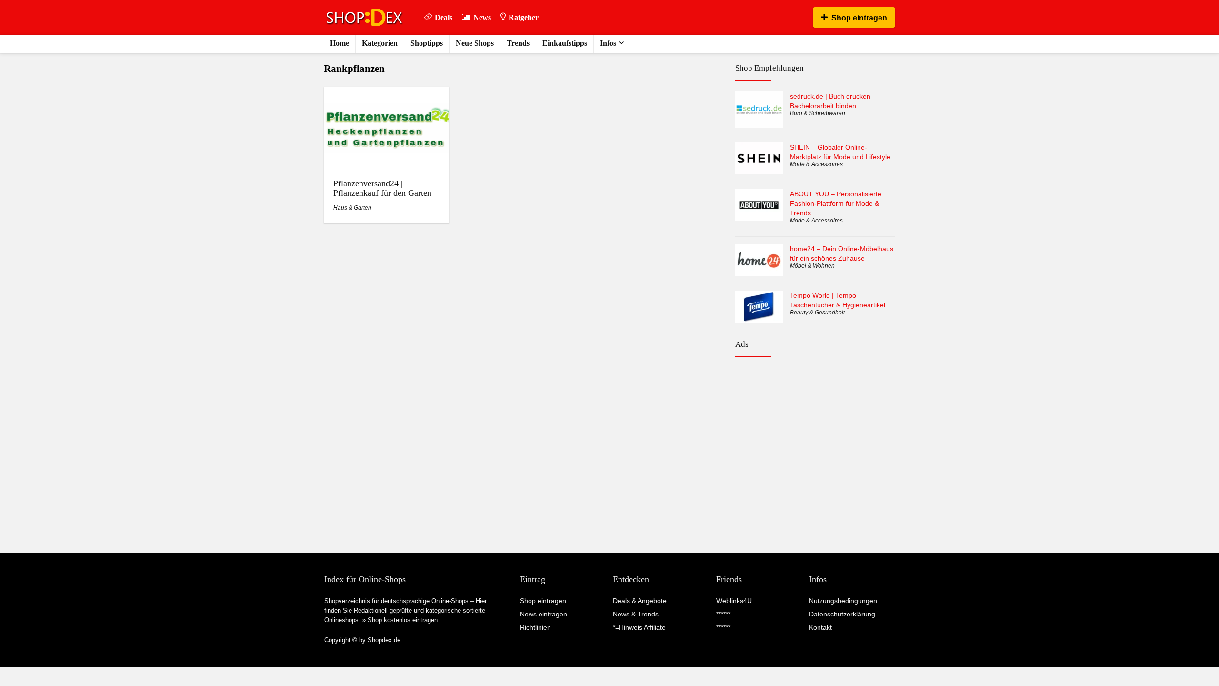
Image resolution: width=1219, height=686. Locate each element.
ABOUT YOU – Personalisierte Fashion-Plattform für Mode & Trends (835, 203)
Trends (518, 43)
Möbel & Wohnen (812, 265)
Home (339, 43)
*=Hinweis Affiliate (639, 627)
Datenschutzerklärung (842, 614)
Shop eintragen (859, 18)
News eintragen (543, 614)
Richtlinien (535, 627)
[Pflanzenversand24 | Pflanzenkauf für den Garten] (386, 94)
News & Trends (636, 614)
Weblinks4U (734, 601)
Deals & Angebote (640, 601)
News (482, 17)
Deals (443, 17)
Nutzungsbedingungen (843, 601)
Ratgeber (524, 17)
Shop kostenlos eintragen (403, 620)
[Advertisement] (815, 406)
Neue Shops (475, 43)
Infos (608, 43)
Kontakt (820, 627)
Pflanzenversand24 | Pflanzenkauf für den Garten (382, 188)
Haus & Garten (352, 207)
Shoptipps (426, 43)
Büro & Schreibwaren (817, 113)
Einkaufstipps (564, 43)
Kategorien (380, 43)
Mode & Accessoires (816, 164)
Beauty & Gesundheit (817, 312)
